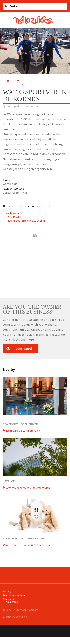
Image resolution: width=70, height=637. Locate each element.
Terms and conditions (15, 595)
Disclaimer (9, 599)
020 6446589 (13, 217)
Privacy (7, 591)
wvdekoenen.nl (15, 213)
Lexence (9, 481)
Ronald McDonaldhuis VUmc (24, 538)
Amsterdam (12, 602)
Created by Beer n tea (15, 616)
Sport (6, 180)
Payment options (13, 189)
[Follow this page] (8, 81)
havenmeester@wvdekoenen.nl (25, 220)
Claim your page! (19, 348)
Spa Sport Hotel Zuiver (20, 424)
